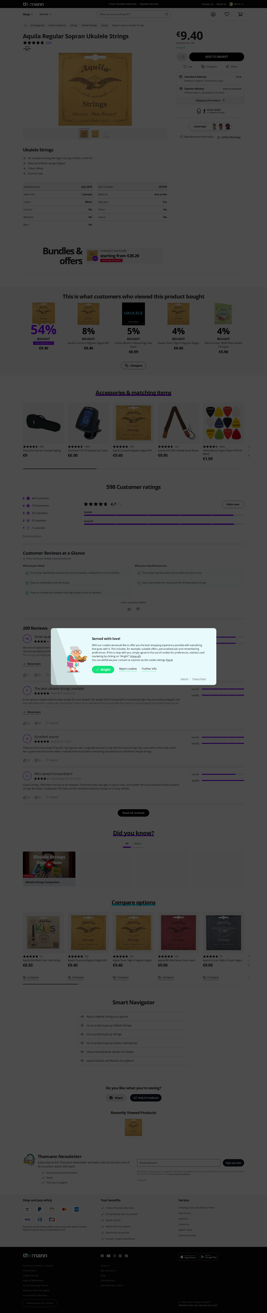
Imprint (185, 678)
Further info (149, 668)
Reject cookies (128, 668)
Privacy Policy (199, 678)
